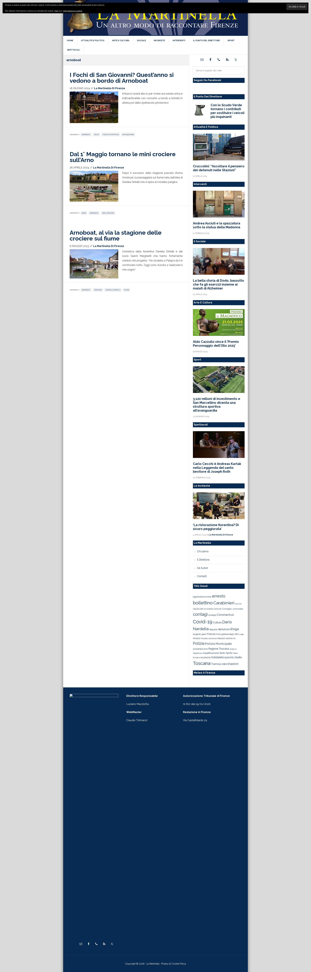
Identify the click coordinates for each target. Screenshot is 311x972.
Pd (234, 638)
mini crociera (108, 213)
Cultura (217, 622)
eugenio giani (199, 634)
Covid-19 (202, 621)
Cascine (238, 604)
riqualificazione (211, 653)
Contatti (202, 576)
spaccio (229, 657)
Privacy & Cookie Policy (173, 963)
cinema (209, 609)
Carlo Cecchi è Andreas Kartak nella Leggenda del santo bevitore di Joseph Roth (217, 468)
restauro (233, 649)
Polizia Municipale (218, 644)
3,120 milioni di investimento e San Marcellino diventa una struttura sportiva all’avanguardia (216, 404)
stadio (238, 657)
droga (234, 629)
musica (204, 638)
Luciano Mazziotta (137, 704)
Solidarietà (217, 657)
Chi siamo (203, 551)
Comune (217, 609)
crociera (98, 290)
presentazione (200, 649)
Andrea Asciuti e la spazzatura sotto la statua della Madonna (216, 225)
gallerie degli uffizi (230, 634)
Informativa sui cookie (72, 11)
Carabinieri (223, 602)
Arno (83, 213)
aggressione (199, 596)
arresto (218, 596)
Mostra (196, 638)
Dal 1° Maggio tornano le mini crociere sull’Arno (123, 157)
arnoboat (85, 134)
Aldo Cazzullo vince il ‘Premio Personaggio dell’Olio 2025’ (216, 344)
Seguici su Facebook (207, 80)
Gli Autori (202, 568)
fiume (126, 290)
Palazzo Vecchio (225, 638)
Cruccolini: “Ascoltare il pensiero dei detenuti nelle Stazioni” (218, 168)
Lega (242, 634)
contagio (212, 615)
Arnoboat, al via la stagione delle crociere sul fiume (115, 235)
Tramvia (216, 664)
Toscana (201, 663)
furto (218, 634)
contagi (200, 614)
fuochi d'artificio (111, 134)
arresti (208, 596)
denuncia (223, 629)
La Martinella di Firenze (155, 17)
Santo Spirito (226, 653)
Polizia (198, 643)
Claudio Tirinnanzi (136, 720)
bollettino (203, 603)
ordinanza (212, 638)
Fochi (96, 134)
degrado (213, 629)
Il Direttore (203, 559)
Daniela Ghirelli (112, 290)
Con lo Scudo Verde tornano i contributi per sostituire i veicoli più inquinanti (227, 111)
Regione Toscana (218, 648)
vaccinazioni (229, 664)
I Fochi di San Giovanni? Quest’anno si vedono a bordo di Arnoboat (122, 77)
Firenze (211, 634)
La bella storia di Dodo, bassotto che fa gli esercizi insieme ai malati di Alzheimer (218, 284)
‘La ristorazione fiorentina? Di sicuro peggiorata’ (216, 527)
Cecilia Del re (199, 609)
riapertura (197, 653)
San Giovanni (128, 134)
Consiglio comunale (232, 608)
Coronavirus (225, 614)
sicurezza (205, 657)
